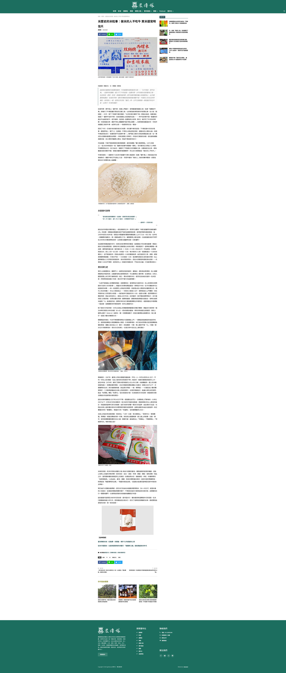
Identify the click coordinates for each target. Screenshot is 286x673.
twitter (119, 34)
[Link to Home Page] (143, 4)
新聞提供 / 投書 (166, 635)
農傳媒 (99, 30)
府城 (119, 557)
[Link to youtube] (164, 655)
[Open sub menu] (151, 11)
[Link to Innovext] (186, 666)
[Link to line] (172, 655)
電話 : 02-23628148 (167, 633)
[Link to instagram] (168, 655)
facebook (103, 34)
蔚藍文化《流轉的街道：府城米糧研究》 (115, 552)
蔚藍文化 (114, 557)
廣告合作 (164, 638)
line (112, 34)
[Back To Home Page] (112, 630)
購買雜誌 (164, 641)
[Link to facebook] (161, 655)
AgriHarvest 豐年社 (111, 666)
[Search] (284, 11)
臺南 (103, 557)
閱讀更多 (102, 654)
